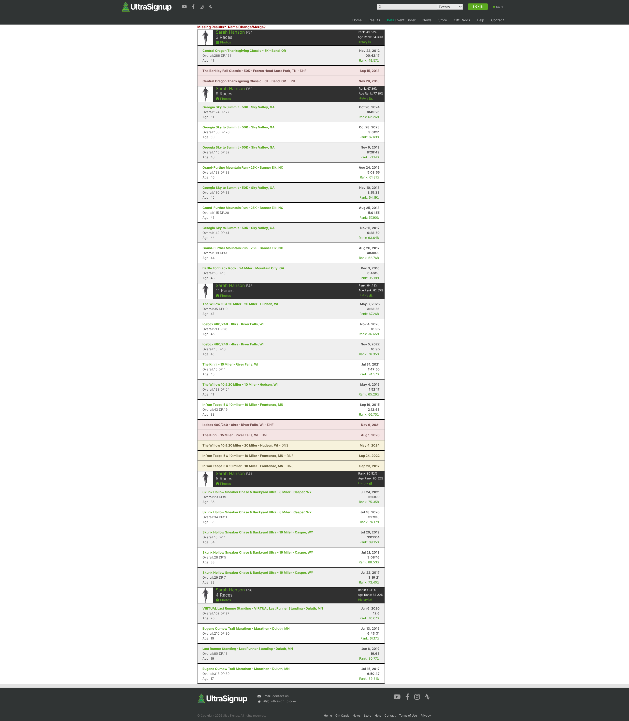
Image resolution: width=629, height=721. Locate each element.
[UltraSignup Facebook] (194, 6)
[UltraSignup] (147, 6)
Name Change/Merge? (247, 27)
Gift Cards (462, 20)
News (426, 20)
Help (480, 20)
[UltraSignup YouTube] (185, 6)
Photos (225, 42)
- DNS (245, 445)
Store (442, 20)
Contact (497, 20)
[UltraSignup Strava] (210, 6)
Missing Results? (211, 27)
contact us (280, 696)
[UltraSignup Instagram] (202, 6)
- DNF (254, 71)
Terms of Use (408, 715)
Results (374, 20)
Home (357, 20)
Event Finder (401, 20)
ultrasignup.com (283, 701)
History (363, 42)
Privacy (425, 715)
